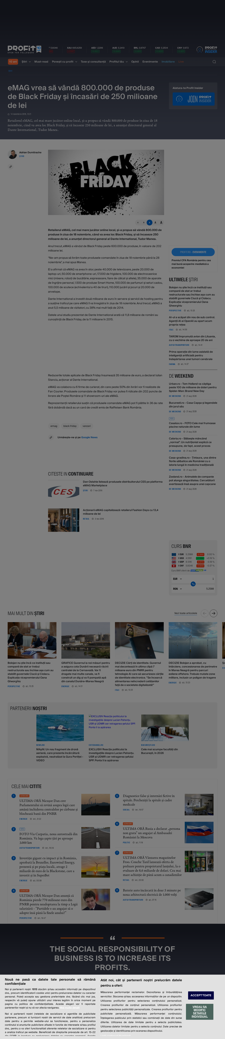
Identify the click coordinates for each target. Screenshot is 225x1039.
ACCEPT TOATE (201, 995)
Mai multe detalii (70, 1008)
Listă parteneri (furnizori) (116, 1036)
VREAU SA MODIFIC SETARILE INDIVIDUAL (200, 1012)
